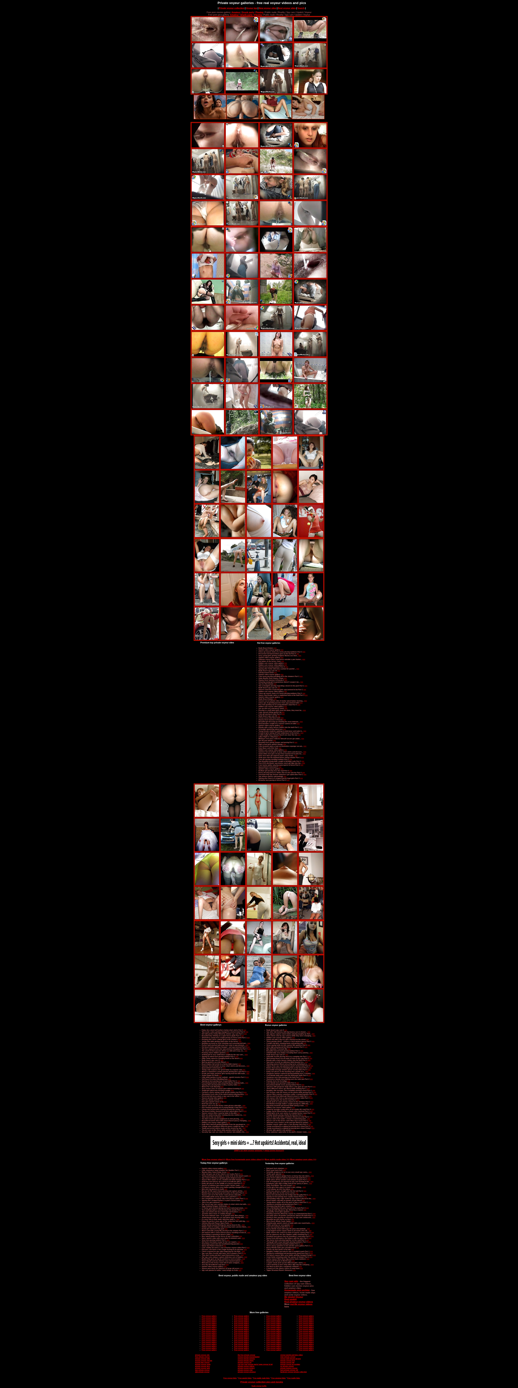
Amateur (235, 12)
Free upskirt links (245, 1378)
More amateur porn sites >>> (303, 1159)
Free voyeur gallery (209, 1316)
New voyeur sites (267, 8)
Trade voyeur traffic (259, 1386)
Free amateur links (278, 1378)
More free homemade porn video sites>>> (245, 1159)
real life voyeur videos (301, 1304)
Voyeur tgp (251, 8)
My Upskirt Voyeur (293, 1297)
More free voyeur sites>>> (214, 1159)
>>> (275, 648)
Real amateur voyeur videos (298, 1302)
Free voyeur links (230, 1378)
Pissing (259, 12)
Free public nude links (261, 1378)
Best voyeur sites (287, 8)
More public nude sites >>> (277, 1159)
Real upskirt (290, 1299)
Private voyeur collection (231, 8)
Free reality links (293, 1378)
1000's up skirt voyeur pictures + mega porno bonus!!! (259, 1150)
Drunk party (248, 12)
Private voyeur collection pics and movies (261, 1382)
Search (301, 8)
